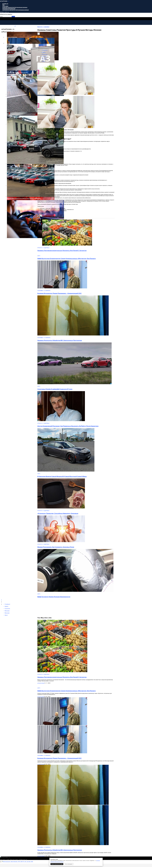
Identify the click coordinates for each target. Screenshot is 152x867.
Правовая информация (8, 8)
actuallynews (40, 38)
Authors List (5, 3)
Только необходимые (68, 864)
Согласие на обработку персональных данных (15, 10)
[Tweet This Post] (77, 46)
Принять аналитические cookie (56, 864)
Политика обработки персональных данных (14, 7)
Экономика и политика (11, 37)
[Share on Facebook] (77, 45)
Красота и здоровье (10, 31)
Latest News (5, 6)
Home (3, 5)
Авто (6, 43)
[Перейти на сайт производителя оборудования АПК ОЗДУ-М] (17, 861)
